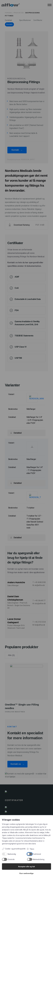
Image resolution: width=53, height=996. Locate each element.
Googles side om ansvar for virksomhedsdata (20, 841)
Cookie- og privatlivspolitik (15, 849)
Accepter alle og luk (26, 866)
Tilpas (32, 849)
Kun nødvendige (26, 873)
